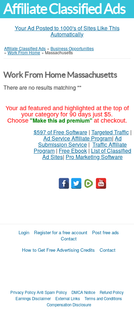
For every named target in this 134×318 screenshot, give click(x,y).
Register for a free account (60, 232)
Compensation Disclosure (69, 304)
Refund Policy (112, 292)
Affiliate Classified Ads (64, 8)
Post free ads (105, 232)
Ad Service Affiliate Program (77, 138)
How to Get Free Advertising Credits (58, 250)
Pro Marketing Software (94, 157)
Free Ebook (73, 151)
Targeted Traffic (110, 132)
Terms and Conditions (103, 298)
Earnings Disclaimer (33, 298)
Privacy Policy (23, 292)
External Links (67, 298)
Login (24, 232)
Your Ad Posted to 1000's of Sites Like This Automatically (67, 31)
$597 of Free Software (60, 132)
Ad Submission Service (80, 141)
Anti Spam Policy (52, 292)
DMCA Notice (83, 292)
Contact (69, 238)
